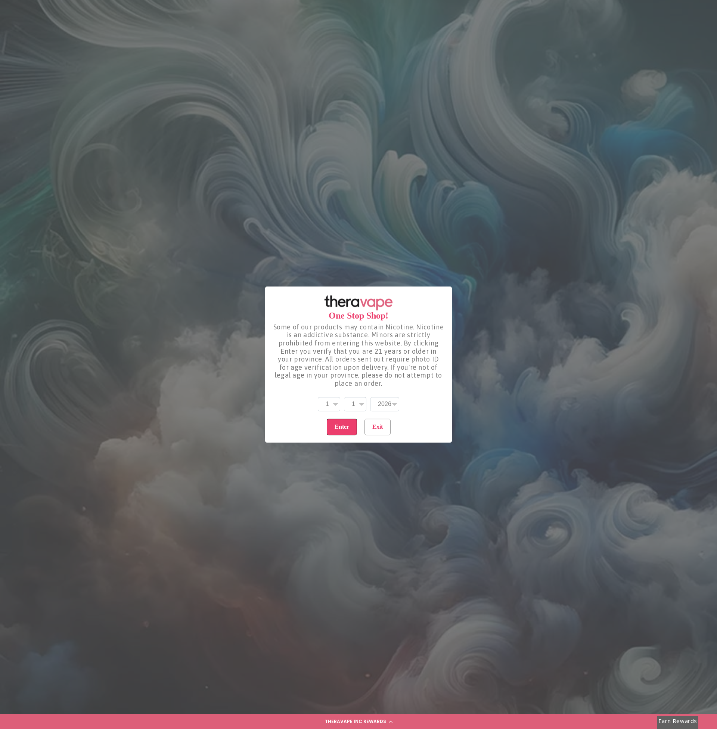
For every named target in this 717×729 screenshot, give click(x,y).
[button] (358, 721)
